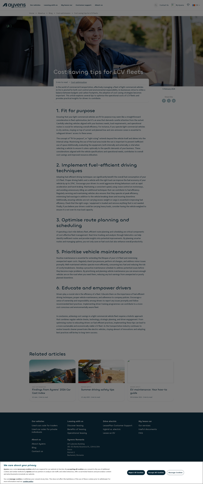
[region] (101, 472)
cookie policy (28, 481)
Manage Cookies (175, 473)
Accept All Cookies (156, 473)
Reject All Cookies (136, 473)
